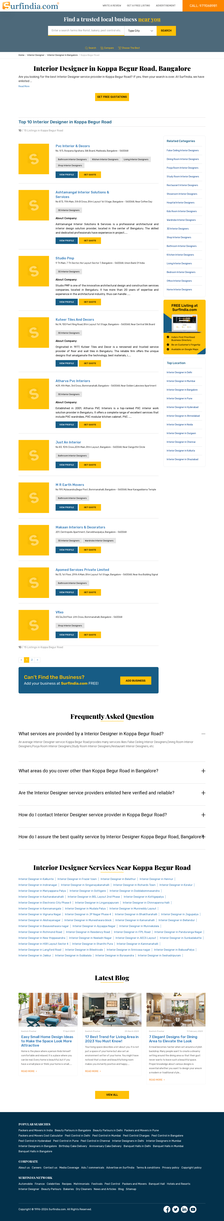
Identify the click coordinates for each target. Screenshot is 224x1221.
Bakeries (68, 1189)
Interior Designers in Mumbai (163, 1140)
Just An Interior (68, 442)
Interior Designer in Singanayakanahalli (85, 885)
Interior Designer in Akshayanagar (40, 920)
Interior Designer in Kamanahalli (135, 920)
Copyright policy (191, 1167)
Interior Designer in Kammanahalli (137, 943)
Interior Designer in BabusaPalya (174, 949)
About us (24, 1167)
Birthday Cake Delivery (73, 1146)
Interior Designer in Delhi (179, 372)
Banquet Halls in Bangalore (35, 1151)
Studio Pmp (65, 258)
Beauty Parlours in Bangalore (73, 1130)
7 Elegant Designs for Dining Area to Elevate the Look (173, 1039)
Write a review (112, 5)
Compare (109, 48)
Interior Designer (35, 55)
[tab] (112, 743)
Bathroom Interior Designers (72, 159)
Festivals (97, 1183)
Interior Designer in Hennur (156, 879)
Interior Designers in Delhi (128, 1140)
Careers (36, 1167)
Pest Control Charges (136, 1135)
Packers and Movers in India (36, 1130)
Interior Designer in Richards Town (134, 885)
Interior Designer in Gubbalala (73, 955)
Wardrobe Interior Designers (99, 540)
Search (166, 30)
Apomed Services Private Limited (82, 570)
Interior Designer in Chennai (181, 442)
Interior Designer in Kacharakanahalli (41, 896)
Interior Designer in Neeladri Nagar (90, 937)
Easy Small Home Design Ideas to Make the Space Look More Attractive (47, 1041)
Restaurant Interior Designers (182, 185)
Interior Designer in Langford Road (40, 949)
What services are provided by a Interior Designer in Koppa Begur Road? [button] (91, 733)
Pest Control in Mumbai (106, 1135)
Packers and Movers (134, 1183)
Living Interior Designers (136, 159)
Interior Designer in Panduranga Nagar (178, 932)
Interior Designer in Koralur (176, 885)
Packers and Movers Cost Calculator (41, 1135)
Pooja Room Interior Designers (182, 168)
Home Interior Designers (179, 289)
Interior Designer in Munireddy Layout (133, 908)
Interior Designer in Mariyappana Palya (42, 890)
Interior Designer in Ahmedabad (183, 416)
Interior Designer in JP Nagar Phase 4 (88, 914)
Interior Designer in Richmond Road (40, 932)
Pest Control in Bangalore (167, 1135)
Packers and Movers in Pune (141, 1130)
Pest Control (112, 1183)
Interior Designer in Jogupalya (179, 914)
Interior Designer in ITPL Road (132, 932)
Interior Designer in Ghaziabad (182, 459)
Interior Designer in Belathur (118, 879)
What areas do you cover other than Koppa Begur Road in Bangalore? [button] (88, 770)
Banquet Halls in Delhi (137, 1146)
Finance (40, 1183)
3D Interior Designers (69, 210)
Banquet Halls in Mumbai (168, 1146)
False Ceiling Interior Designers (183, 150)
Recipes (66, 1183)
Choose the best (131, 48)
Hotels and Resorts (178, 1183)
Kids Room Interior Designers (182, 211)
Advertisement (166, 5)
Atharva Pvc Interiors (73, 381)
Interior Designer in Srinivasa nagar (128, 949)
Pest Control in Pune (66, 1140)
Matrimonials (81, 1183)
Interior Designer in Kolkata (181, 450)
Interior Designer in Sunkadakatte (181, 937)
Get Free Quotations (112, 96)
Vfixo (59, 612)
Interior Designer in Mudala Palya (85, 908)
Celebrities (53, 1183)
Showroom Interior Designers (182, 194)
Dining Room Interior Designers (183, 159)
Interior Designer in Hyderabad (182, 407)
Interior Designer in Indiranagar (38, 885)
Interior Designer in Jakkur (35, 955)
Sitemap (131, 1189)
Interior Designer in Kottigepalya (144, 896)
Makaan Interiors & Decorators (80, 527)
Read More (24, 86)
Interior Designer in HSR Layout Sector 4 (43, 943)
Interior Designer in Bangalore (62, 55)
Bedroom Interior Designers (181, 272)
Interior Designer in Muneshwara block (88, 920)
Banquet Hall (157, 1183)
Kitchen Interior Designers (105, 159)
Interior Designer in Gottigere (88, 890)
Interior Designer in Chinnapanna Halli (146, 902)
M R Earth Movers (70, 485)
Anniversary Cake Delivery (105, 1146)
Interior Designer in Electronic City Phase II (45, 902)
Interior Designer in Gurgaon (181, 433)
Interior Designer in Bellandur (177, 920)
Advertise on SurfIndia (120, 1167)
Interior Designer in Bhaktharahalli (136, 914)
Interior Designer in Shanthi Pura (92, 943)
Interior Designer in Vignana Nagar (40, 914)
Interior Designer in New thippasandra (42, 937)
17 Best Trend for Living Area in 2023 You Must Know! (112, 1039)
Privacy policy (170, 1167)
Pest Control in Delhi (77, 1135)
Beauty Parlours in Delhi (108, 1130)
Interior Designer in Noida (180, 424)
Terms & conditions (148, 1167)
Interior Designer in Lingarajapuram (97, 902)
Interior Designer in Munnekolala (139, 926)
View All (112, 1094)
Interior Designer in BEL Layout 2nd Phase (94, 896)
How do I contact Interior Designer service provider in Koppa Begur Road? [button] (93, 814)
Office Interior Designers (179, 281)
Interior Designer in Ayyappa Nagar (94, 926)
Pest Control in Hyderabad (35, 1140)
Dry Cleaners (84, 1189)
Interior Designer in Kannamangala (40, 908)
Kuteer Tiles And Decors (75, 320)
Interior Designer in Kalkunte (36, 879)
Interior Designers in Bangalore (38, 1146)
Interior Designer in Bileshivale (84, 949)
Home (21, 55)
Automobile (26, 1183)
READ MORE (28, 1071)
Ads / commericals (92, 1167)
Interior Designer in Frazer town (77, 879)
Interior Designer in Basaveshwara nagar (44, 926)
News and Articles (105, 1189)
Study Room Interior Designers (183, 176)
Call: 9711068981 (203, 6)
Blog (121, 1189)
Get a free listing (138, 5)
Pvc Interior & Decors (73, 146)
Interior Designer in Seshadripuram (159, 955)
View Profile (66, 174)
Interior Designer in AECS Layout (136, 937)
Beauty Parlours (51, 1189)
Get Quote (90, 174)
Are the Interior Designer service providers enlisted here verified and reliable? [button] (96, 792)
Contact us (50, 1167)
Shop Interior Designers (70, 165)
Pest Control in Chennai (95, 1140)
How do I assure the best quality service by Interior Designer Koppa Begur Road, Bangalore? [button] (111, 836)
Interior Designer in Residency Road (88, 932)
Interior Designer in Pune (179, 398)
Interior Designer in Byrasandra (114, 955)
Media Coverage (69, 1167)
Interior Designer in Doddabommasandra (135, 890)
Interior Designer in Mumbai (181, 381)
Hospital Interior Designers (180, 202)
